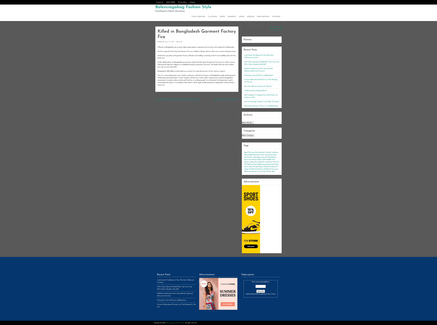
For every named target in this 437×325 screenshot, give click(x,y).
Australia (262, 152)
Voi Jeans (275, 169)
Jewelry (250, 17)
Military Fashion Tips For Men (225, 99)
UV (270, 169)
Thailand (266, 166)
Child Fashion (198, 17)
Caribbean (274, 152)
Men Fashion (263, 17)
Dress (222, 17)
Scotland (256, 166)
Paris (255, 164)
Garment (232, 17)
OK (245, 164)
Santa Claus (248, 166)
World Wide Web (269, 171)
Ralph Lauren (262, 164)
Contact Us (159, 2)
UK (252, 169)
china (246, 155)
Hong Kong (269, 155)
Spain (261, 166)
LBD (258, 159)
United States (258, 169)
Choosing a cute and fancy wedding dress (258, 75)
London (263, 159)
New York (265, 162)
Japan (258, 157)
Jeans (241, 17)
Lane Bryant (252, 159)
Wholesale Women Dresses (253, 171)
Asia (256, 152)
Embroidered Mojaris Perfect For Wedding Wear (261, 106)
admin (180, 41)
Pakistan (250, 164)
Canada (268, 152)
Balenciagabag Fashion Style (183, 7)
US (265, 169)
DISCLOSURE (170, 2)
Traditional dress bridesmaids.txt (255, 91)
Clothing (212, 17)
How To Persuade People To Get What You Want (261, 102)
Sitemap (192, 2)
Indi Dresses (248, 157)
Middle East (271, 159)
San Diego (274, 164)
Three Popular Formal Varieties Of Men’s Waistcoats (177, 99)
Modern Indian (249, 162)
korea (246, 159)
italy (254, 157)
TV (250, 169)
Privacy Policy (182, 2)
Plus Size (276, 17)
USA (267, 169)
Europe (256, 155)
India (275, 155)
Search (276, 29)
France (262, 155)
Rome (269, 164)
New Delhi (258, 162)
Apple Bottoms (249, 152)
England (251, 155)
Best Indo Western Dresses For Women (258, 86)
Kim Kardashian (270, 157)
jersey (263, 157)
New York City (274, 162)
